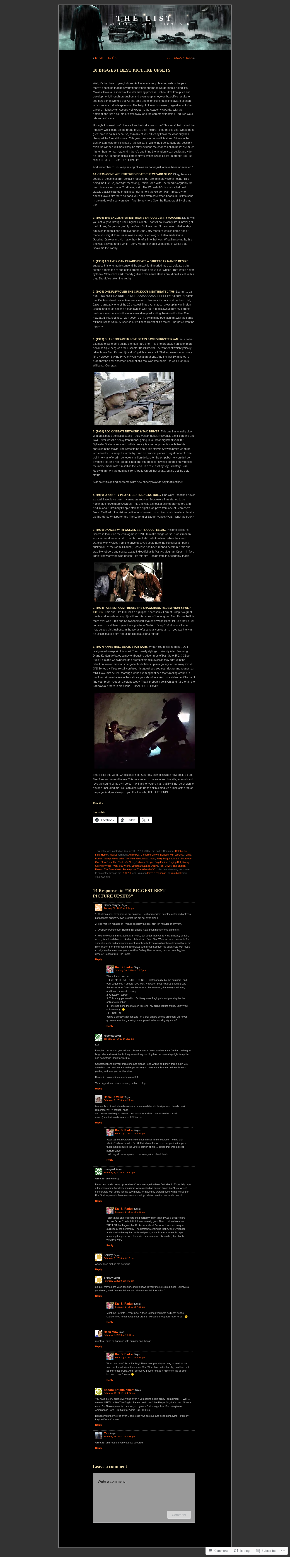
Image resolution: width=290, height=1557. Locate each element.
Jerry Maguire (164, 858)
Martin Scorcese (182, 858)
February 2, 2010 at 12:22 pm (119, 1172)
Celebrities (181, 851)
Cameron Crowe (150, 854)
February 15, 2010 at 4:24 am (119, 1393)
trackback (176, 873)
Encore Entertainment (119, 1390)
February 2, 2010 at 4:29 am (119, 1100)
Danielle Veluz (114, 1097)
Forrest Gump (103, 858)
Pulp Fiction (161, 862)
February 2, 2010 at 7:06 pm (130, 1307)
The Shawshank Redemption (120, 869)
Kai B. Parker (124, 967)
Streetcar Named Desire (144, 865)
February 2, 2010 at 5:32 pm (130, 1212)
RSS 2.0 (126, 873)
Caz (106, 1433)
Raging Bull (175, 862)
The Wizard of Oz (147, 869)
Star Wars (124, 865)
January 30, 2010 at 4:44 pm (119, 908)
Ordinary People (144, 862)
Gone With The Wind (123, 858)
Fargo (187, 854)
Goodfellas (142, 858)
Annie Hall (133, 854)
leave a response (156, 873)
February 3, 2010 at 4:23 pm (130, 1357)
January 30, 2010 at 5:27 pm (130, 970)
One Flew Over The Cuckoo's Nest (114, 862)
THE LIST (145, 18)
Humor (104, 854)
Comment (179, 1515)
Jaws (152, 858)
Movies (114, 854)
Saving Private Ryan (106, 865)
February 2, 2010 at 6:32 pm (119, 1281)
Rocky (185, 862)
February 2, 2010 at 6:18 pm (119, 1258)
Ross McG (111, 1332)
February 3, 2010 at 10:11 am (119, 1335)
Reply (98, 959)
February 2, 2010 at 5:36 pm (130, 1133)
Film (97, 854)
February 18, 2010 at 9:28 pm (119, 1436)
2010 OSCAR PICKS (180, 58)
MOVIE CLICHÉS (105, 58)
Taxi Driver (165, 865)
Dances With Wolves (171, 854)
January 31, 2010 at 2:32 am (119, 1039)
